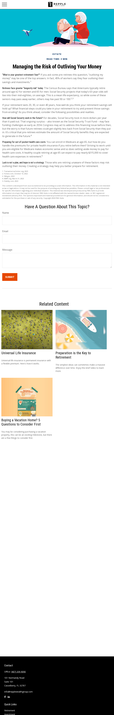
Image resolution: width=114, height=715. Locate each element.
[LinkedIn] (9, 698)
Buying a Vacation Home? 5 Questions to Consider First (21, 422)
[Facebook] (5, 698)
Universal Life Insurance (18, 353)
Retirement (9, 710)
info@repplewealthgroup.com (18, 691)
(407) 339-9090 (18, 671)
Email (5, 231)
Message (7, 249)
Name (5, 212)
